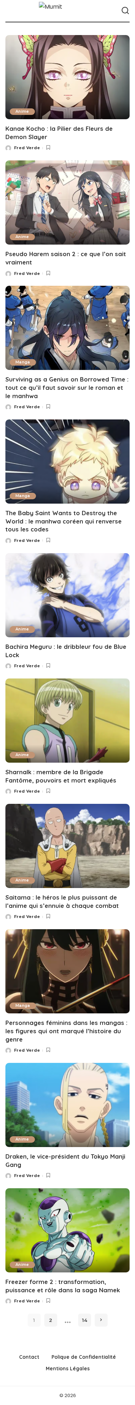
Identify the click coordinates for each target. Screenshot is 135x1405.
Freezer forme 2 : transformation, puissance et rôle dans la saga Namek (62, 1286)
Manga (22, 362)
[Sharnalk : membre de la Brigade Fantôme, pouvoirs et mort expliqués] (67, 720)
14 (84, 1320)
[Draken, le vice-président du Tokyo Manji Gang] (67, 1105)
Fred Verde (27, 147)
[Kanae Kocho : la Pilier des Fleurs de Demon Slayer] (67, 77)
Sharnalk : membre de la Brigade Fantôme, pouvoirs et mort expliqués (60, 776)
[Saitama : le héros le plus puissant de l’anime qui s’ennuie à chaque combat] (67, 846)
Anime (22, 111)
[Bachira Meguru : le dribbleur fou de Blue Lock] (67, 595)
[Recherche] (125, 11)
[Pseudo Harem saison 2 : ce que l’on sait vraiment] (67, 202)
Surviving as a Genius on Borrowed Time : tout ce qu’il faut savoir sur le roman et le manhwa (67, 387)
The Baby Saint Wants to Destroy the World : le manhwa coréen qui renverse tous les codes (63, 521)
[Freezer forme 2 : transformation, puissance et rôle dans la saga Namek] (67, 1230)
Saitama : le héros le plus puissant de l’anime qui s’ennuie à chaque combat (62, 901)
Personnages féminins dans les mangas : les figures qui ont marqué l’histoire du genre (66, 1031)
